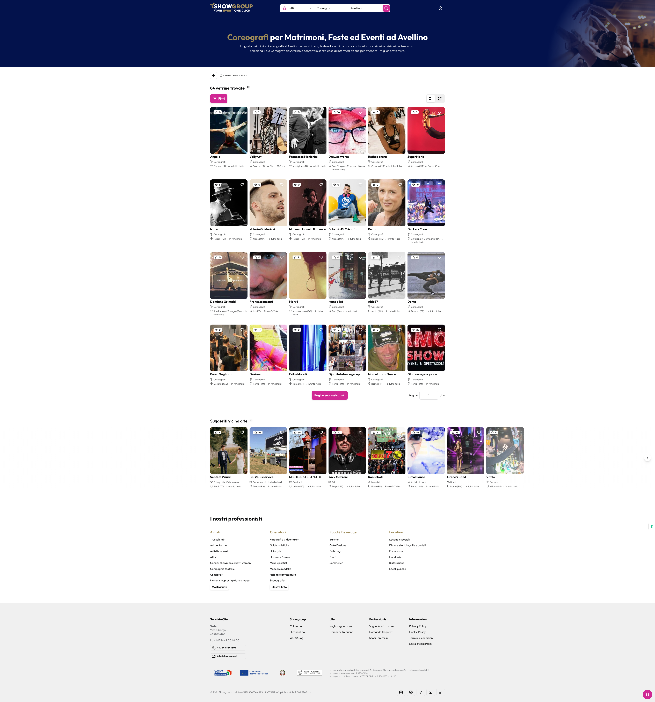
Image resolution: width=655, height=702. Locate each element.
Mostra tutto (219, 587)
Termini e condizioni (421, 638)
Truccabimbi (217, 539)
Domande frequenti (341, 632)
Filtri (221, 98)
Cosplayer (216, 574)
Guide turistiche (279, 545)
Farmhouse (396, 551)
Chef (333, 557)
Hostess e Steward (281, 557)
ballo (243, 75)
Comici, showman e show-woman (230, 563)
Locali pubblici (397, 569)
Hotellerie (395, 557)
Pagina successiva (326, 395)
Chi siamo (296, 626)
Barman (334, 539)
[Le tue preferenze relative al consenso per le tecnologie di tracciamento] (652, 526)
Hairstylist (276, 551)
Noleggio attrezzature (283, 574)
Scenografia (277, 580)
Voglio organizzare (341, 626)
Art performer (219, 545)
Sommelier (336, 563)
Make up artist (278, 563)
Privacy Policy (417, 626)
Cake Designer (339, 545)
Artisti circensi (219, 551)
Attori (213, 557)
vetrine (228, 75)
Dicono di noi (297, 632)
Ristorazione (396, 563)
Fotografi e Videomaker (284, 539)
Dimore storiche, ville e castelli (407, 545)
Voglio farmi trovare (381, 626)
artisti (235, 75)
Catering (335, 551)
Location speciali (399, 539)
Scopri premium (379, 638)
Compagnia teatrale (222, 569)
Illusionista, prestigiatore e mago (230, 580)
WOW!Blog (296, 638)
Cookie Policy (417, 632)
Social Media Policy (420, 643)
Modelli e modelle (280, 569)
